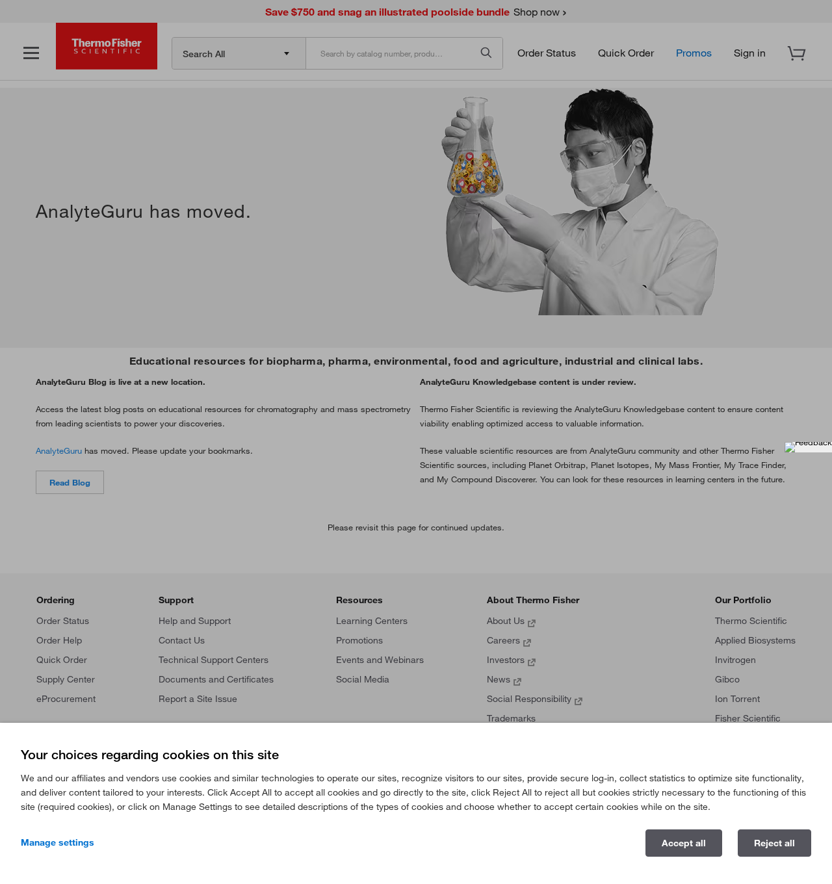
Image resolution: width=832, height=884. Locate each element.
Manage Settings (57, 842)
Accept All (684, 843)
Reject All (774, 843)
